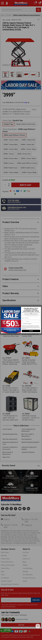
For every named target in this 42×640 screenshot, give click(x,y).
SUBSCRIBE (31, 331)
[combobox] (23, 321)
